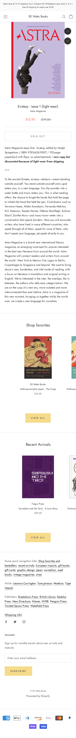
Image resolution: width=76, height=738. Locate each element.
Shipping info (13, 615)
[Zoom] (67, 31)
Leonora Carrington (24, 583)
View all (38, 418)
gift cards (10, 570)
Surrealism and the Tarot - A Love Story (38, 508)
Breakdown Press (28, 597)
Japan (39, 570)
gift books (64, 565)
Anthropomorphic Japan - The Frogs (38, 389)
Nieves (36, 601)
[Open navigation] (5, 16)
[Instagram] (24, 621)
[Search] (64, 16)
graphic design (26, 570)
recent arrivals (26, 565)
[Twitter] (15, 621)
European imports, (46, 565)
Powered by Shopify (38, 696)
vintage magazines (23, 574)
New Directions (21, 601)
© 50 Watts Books (38, 690)
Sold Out (38, 136)
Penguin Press (58, 601)
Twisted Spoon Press (17, 606)
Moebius (59, 583)
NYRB (45, 601)
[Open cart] (70, 16)
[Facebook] (6, 621)
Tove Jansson (44, 583)
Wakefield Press (39, 606)
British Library (47, 597)
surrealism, (50, 570)
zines (39, 574)
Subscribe (18, 671)
